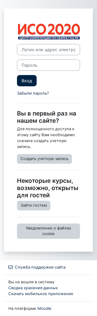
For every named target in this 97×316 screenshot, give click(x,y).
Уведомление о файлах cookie (48, 231)
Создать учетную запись (44, 158)
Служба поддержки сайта (40, 267)
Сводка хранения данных (33, 287)
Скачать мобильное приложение (40, 293)
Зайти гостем (33, 205)
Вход (27, 80)
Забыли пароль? (33, 93)
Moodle (44, 308)
